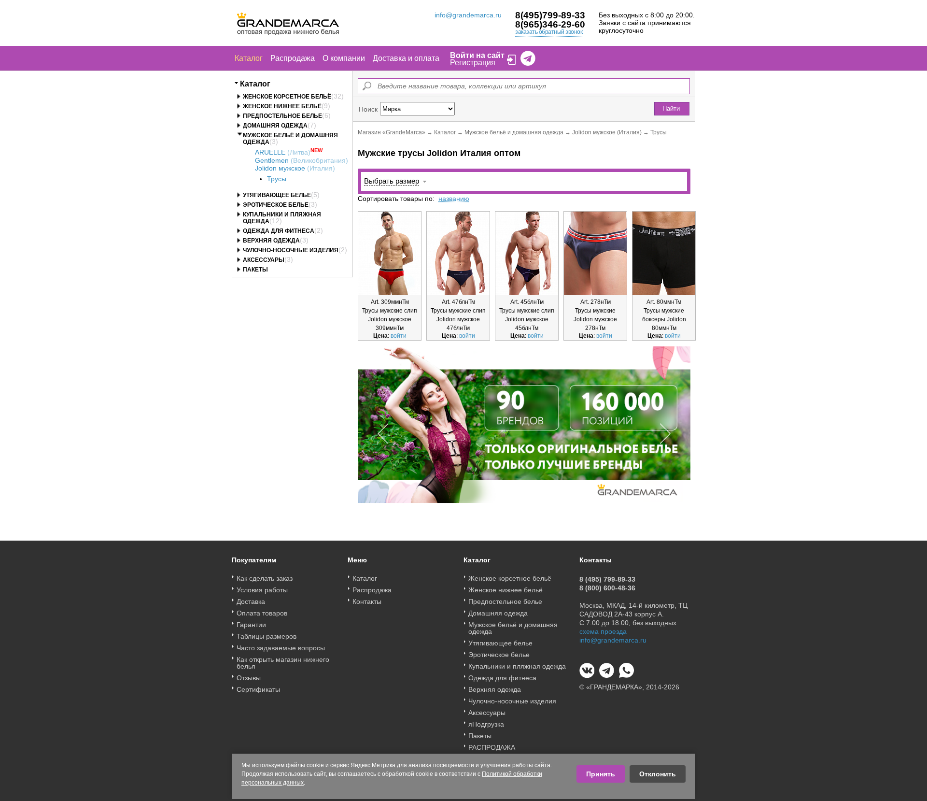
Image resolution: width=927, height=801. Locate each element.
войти (399, 335)
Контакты (366, 601)
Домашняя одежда (275, 125)
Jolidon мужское (295, 168)
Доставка (251, 601)
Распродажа (292, 58)
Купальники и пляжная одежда (517, 666)
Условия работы (262, 590)
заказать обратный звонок (548, 32)
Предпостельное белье (282, 116)
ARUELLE (282, 152)
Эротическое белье (276, 204)
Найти (671, 108)
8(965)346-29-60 (550, 24)
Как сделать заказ (265, 578)
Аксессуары (263, 260)
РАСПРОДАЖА (491, 747)
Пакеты (255, 269)
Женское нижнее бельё (282, 106)
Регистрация (472, 62)
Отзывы (249, 678)
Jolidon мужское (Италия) (607, 132)
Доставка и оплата (406, 58)
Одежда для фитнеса (278, 231)
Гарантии (251, 625)
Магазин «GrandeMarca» (391, 132)
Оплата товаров (262, 613)
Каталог (249, 58)
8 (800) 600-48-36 (607, 588)
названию (453, 198)
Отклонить (657, 774)
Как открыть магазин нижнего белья (283, 663)
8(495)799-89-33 (550, 15)
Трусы (276, 179)
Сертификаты (258, 689)
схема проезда (603, 631)
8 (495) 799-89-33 (607, 579)
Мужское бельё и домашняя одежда (513, 132)
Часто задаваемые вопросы (281, 648)
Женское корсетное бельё (287, 96)
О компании (344, 58)
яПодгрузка (486, 724)
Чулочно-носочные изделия (290, 250)
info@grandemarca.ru (468, 15)
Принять (600, 774)
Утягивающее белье (277, 195)
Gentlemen (301, 160)
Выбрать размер (391, 181)
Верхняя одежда (271, 240)
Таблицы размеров (266, 636)
